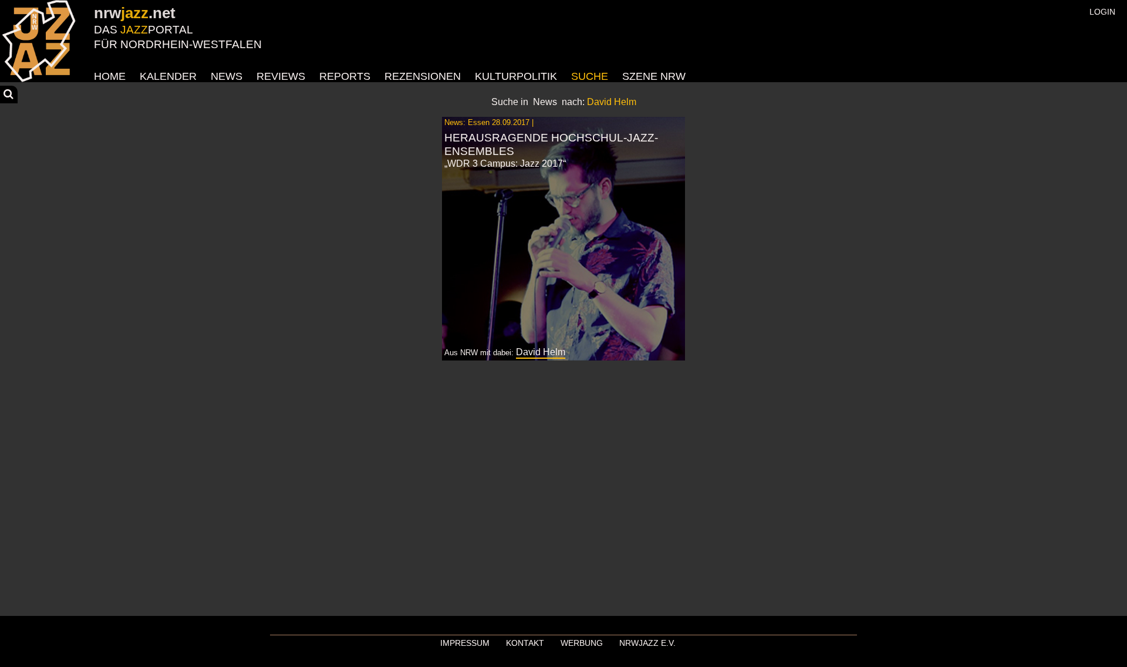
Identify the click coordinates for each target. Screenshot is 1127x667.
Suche (589, 76)
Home (110, 76)
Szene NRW (654, 76)
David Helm (540, 352)
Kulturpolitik (516, 76)
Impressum (465, 643)
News (226, 76)
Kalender (168, 76)
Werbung (582, 643)
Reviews (281, 76)
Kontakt (525, 643)
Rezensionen (422, 76)
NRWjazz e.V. (647, 643)
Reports (344, 76)
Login (1102, 11)
